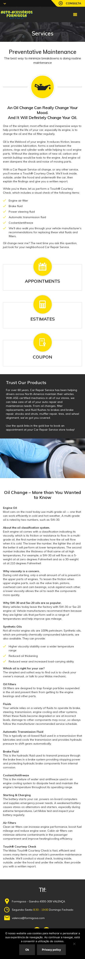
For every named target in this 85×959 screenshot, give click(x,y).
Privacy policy (51, 949)
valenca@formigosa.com (28, 918)
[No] (74, 944)
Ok (27, 949)
